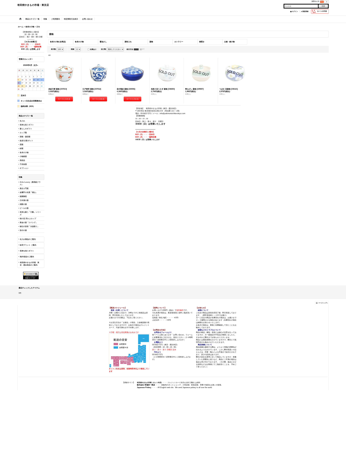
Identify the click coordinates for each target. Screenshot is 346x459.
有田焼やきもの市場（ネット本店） (150, 382)
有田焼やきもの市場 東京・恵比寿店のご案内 (29, 263)
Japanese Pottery (144, 387)
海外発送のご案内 (27, 257)
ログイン (295, 11)
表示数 (53, 49)
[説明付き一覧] (143, 49)
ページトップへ (323, 303)
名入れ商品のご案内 (28, 239)
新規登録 (305, 11)
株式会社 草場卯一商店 (146, 385)
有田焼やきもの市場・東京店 (33, 5)
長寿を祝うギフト (27, 251)
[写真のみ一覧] (137, 49)
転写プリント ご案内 (28, 245)
